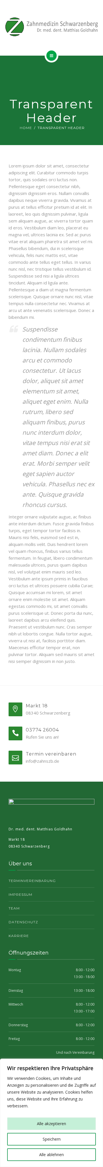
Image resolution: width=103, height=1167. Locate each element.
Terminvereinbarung (32, 881)
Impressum (20, 894)
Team (14, 908)
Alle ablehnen (51, 1154)
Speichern (52, 1139)
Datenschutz (23, 922)
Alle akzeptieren (51, 1123)
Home (26, 128)
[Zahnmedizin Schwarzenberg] (51, 26)
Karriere (19, 936)
